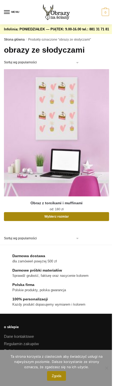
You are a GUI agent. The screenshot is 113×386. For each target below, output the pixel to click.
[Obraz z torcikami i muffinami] (56, 132)
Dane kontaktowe (19, 336)
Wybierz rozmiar (56, 216)
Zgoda (56, 376)
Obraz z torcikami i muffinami (56, 203)
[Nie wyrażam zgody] (106, 368)
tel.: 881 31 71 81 (95, 29)
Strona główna (14, 39)
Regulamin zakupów (21, 343)
